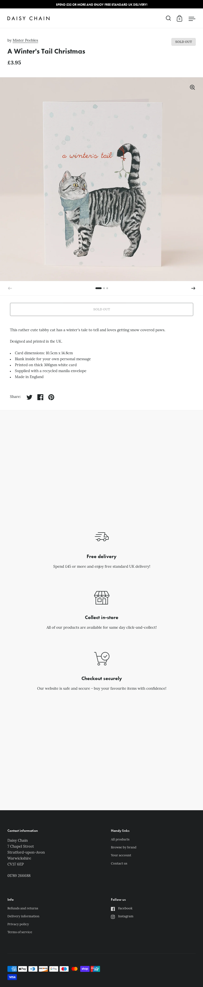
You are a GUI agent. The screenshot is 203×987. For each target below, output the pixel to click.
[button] (193, 288)
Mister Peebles (25, 41)
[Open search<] (168, 18)
